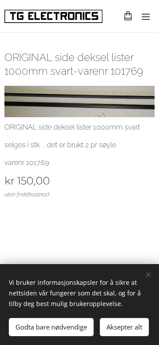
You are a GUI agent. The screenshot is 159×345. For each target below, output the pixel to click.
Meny (146, 16)
